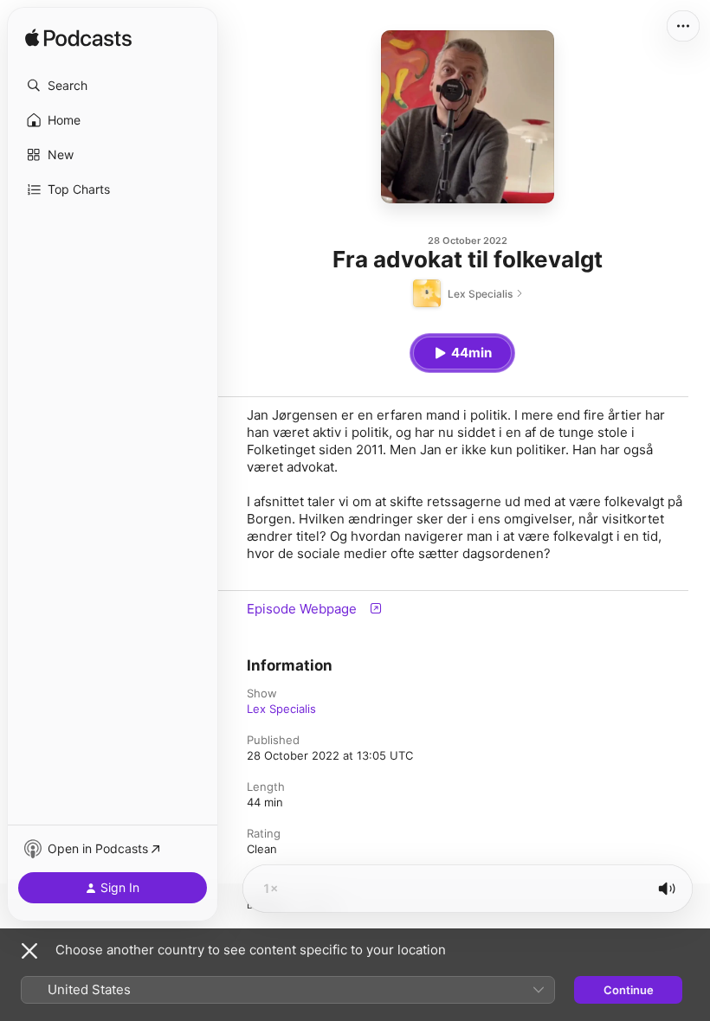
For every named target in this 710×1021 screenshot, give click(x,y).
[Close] (29, 951)
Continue (629, 990)
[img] (78, 39)
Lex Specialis (281, 709)
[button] (112, 85)
